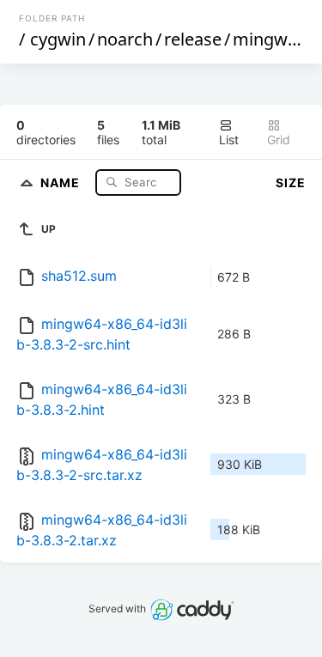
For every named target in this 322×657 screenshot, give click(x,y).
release (193, 39)
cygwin (58, 39)
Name (61, 181)
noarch (125, 39)
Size (291, 182)
